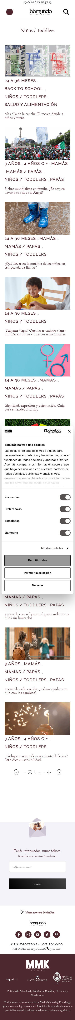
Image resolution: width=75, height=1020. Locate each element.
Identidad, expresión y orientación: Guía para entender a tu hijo (34, 407)
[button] (9, 12)
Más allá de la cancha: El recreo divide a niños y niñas (34, 116)
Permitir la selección (37, 572)
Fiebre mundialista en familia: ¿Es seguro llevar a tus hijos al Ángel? (35, 190)
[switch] (65, 509)
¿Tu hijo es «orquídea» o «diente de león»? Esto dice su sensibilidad (36, 758)
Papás (57, 179)
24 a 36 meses (20, 81)
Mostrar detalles (52, 548)
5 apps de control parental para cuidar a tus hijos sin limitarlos (37, 616)
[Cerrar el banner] (69, 431)
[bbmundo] (39, 12)
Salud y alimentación (31, 105)
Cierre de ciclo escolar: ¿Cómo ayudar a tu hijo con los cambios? (36, 691)
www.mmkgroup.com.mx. (23, 1006)
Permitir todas (37, 560)
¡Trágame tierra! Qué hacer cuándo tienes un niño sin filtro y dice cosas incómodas (35, 332)
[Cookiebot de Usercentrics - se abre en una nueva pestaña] (45, 431)
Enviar (38, 883)
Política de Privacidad (19, 991)
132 (49, 772)
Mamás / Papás (24, 172)
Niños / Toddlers (26, 97)
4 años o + (36, 164)
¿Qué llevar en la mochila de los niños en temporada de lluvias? (35, 265)
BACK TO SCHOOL (24, 89)
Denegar (37, 585)
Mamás (59, 164)
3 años (13, 164)
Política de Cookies (43, 991)
